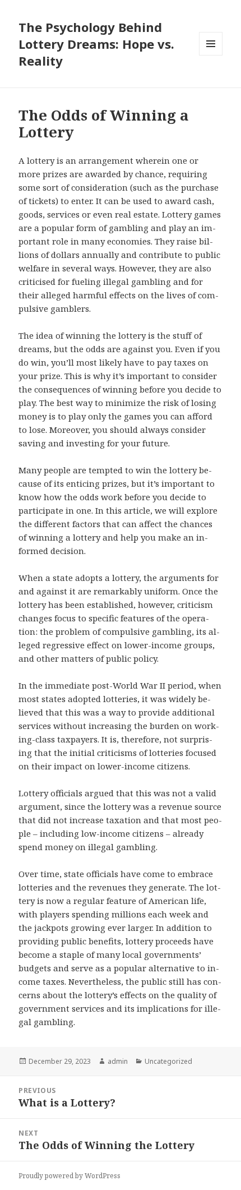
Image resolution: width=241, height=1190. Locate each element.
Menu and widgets (211, 55)
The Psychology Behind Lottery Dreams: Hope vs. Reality (96, 44)
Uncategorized (168, 1061)
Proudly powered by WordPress (69, 1175)
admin (118, 1061)
